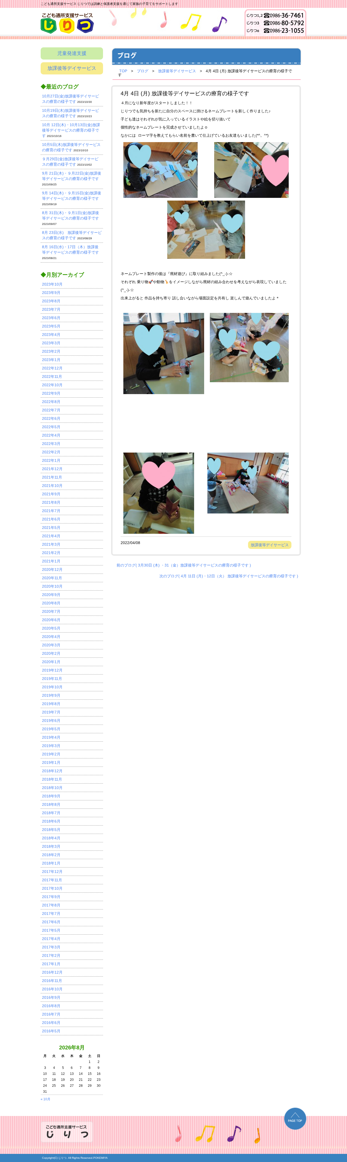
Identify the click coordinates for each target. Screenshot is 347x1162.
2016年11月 (52, 980)
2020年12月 (52, 569)
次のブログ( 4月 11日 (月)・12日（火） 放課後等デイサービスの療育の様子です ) (228, 576)
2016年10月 (52, 989)
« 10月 (45, 1099)
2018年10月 (52, 787)
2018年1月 (51, 863)
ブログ (142, 71)
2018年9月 (51, 796)
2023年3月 (51, 343)
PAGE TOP (295, 1119)
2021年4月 (51, 536)
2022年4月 (51, 435)
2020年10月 (52, 586)
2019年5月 (51, 729)
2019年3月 (51, 746)
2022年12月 (52, 368)
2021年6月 (51, 519)
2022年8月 (51, 402)
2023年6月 (51, 318)
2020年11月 (52, 578)
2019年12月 (52, 670)
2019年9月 (51, 695)
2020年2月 (51, 653)
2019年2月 (51, 754)
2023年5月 (51, 326)
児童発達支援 (71, 53)
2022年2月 (51, 452)
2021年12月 (52, 469)
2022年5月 (51, 427)
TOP (123, 71)
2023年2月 (51, 351)
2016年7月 (51, 1014)
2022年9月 (51, 393)
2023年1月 (51, 360)
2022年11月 (52, 376)
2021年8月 (51, 502)
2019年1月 (51, 762)
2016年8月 (51, 1006)
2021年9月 (51, 494)
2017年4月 (51, 939)
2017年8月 (51, 905)
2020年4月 (51, 636)
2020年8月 (51, 603)
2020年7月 (51, 611)
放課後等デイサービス (71, 68)
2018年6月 (51, 821)
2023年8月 (51, 301)
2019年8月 (51, 704)
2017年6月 (51, 922)
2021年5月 (51, 527)
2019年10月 (52, 687)
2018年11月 (52, 779)
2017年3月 (51, 947)
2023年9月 (51, 292)
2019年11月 (52, 678)
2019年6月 (51, 720)
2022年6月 (51, 418)
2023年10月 (52, 284)
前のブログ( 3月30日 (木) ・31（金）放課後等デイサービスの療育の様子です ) (184, 565)
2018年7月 (51, 813)
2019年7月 (51, 712)
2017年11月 (52, 880)
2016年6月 (51, 1022)
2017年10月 (52, 888)
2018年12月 (52, 771)
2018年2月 (51, 855)
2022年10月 (52, 385)
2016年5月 (51, 1031)
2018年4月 (51, 838)
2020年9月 (51, 595)
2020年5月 (51, 628)
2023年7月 (51, 309)
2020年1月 (51, 662)
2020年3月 (51, 645)
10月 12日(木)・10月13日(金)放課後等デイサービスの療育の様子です (71, 130)
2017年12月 (52, 871)
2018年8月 (51, 804)
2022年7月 (51, 410)
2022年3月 (51, 443)
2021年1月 (51, 561)
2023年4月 (51, 334)
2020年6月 (51, 620)
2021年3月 (51, 544)
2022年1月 (51, 460)
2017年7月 (51, 913)
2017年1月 (51, 964)
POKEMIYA (100, 1157)
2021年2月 (51, 553)
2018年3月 (51, 846)
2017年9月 (51, 897)
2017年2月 (51, 955)
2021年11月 (52, 477)
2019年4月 (51, 737)
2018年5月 (51, 829)
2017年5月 (51, 930)
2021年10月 (52, 485)
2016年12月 (52, 972)
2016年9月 (51, 997)
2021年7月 (51, 511)
